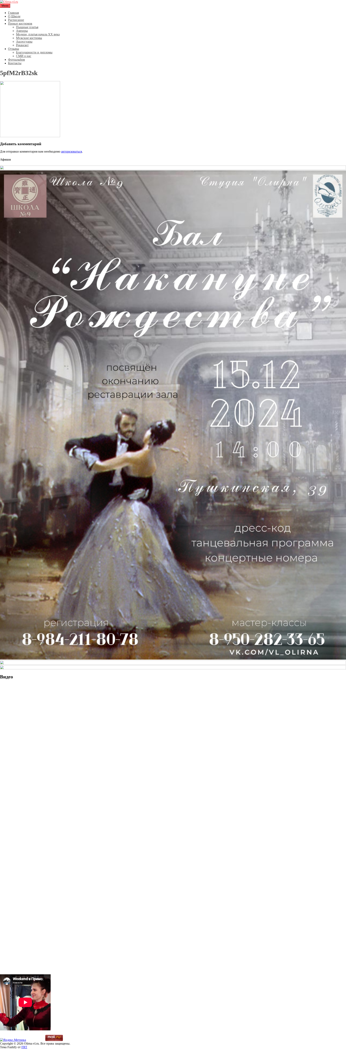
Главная (13, 12)
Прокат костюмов (20, 23)
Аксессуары (24, 41)
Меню (5, 5)
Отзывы (13, 48)
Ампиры (22, 30)
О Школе (14, 16)
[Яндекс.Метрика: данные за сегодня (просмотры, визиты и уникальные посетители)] (13, 1040)
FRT (24, 1047)
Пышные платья (27, 27)
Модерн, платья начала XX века (38, 34)
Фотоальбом (16, 59)
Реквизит (22, 45)
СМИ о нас (23, 56)
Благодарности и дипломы (34, 52)
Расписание (16, 20)
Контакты (14, 63)
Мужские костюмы (29, 38)
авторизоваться (71, 151)
